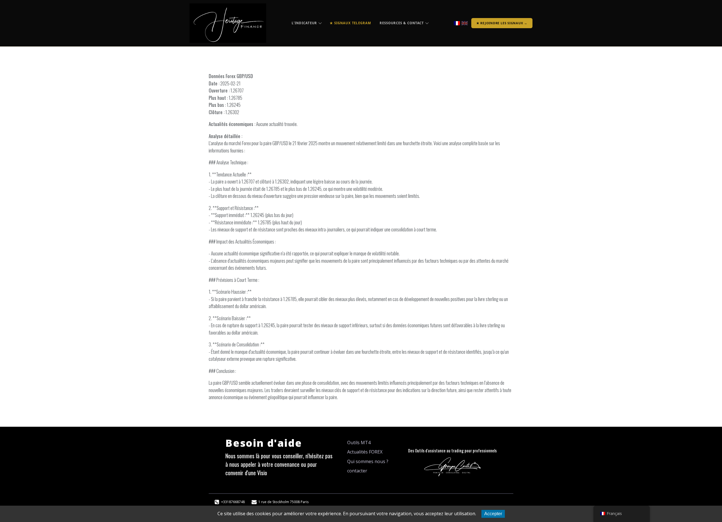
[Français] (457, 23)
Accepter (493, 513)
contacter (357, 471)
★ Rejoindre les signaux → (501, 23)
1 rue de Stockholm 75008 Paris (283, 501)
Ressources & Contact (402, 23)
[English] (464, 23)
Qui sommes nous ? (367, 461)
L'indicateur (304, 23)
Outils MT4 (359, 442)
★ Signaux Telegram (350, 23)
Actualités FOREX (364, 452)
